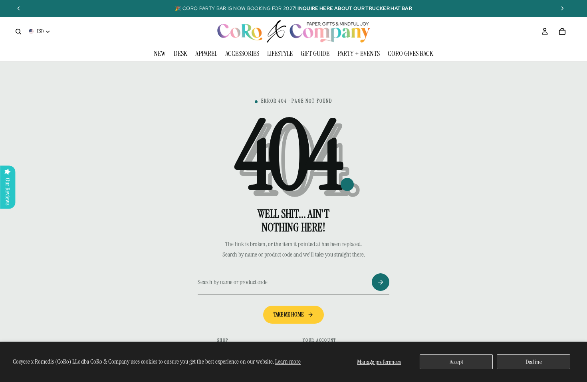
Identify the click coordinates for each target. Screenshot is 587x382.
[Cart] (562, 31)
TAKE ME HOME (289, 314)
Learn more (288, 361)
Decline (534, 362)
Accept (456, 362)
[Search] (18, 31)
